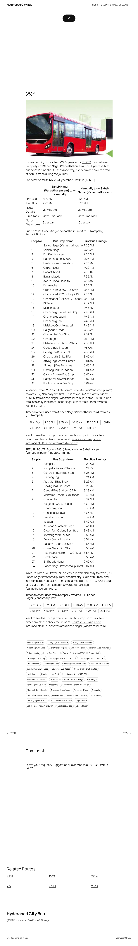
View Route (50, 209)
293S (94, 886)
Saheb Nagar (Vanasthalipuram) (40, 706)
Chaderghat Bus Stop (36, 658)
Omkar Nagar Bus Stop (77, 695)
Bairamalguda (33, 653)
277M (52, 886)
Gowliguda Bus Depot (61, 669)
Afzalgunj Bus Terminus (82, 642)
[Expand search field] (69, 18)
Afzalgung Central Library (58, 642)
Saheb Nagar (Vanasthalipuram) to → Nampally (60, 190)
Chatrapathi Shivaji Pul (99, 663)
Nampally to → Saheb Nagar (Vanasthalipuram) (95, 190)
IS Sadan (54, 679)
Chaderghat (94, 653)
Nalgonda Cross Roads (60, 690)
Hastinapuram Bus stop (37, 679)
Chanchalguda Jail (50, 663)
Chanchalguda (33, 663)
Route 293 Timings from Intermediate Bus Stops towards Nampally (63, 441)
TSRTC (86, 162)
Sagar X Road (81, 700)
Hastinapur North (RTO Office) (76, 674)
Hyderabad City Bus (19, 4)
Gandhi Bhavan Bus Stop (37, 669)
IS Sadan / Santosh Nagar (73, 679)
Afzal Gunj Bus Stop (35, 642)
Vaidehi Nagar (82, 706)
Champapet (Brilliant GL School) (62, 658)
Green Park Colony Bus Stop (85, 669)
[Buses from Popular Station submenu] (130, 4)
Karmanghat (92, 679)
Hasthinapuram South (50, 674)
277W (94, 876)
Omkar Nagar (57, 695)
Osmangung (95, 695)
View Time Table (53, 216)
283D (13, 733)
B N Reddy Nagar (78, 647)
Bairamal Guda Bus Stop (99, 647)
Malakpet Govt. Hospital (37, 690)
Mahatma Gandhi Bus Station (76, 684)
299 (125, 733)
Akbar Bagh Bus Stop (36, 647)
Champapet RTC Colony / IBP (92, 658)
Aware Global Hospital (58, 647)
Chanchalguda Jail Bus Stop (74, 663)
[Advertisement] (69, 53)
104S (52, 876)
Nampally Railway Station (38, 695)
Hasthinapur (32, 674)
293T (10, 876)
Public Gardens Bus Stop (61, 700)
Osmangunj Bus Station (37, 700)
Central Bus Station (50, 653)
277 (9, 886)
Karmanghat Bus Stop (36, 684)
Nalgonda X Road (81, 690)
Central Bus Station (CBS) (74, 653)
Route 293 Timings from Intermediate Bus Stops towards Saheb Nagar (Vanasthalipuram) (66, 624)
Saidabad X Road (65, 706)
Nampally (96, 690)
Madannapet (54, 684)
